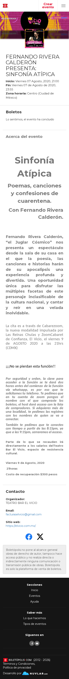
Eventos (34, 596)
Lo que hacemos (34, 618)
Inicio (34, 590)
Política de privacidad (17, 667)
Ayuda (34, 601)
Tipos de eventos (34, 624)
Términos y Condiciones (18, 663)
